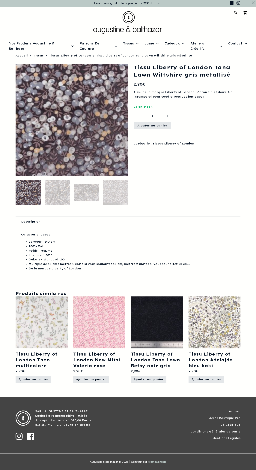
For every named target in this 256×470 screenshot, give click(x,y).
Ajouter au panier (152, 125)
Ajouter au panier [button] (33, 379)
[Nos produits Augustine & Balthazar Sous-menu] (72, 46)
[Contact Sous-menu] (245, 43)
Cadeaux (172, 43)
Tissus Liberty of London (70, 55)
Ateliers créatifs (197, 45)
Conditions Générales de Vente (215, 431)
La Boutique (230, 424)
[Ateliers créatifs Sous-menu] (221, 46)
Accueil (22, 55)
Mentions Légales (226, 438)
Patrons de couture (89, 45)
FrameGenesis (157, 461)
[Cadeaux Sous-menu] (183, 43)
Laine (149, 43)
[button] (123, 68)
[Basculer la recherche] (235, 13)
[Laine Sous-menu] (157, 43)
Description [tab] (31, 221)
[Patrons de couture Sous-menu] (116, 46)
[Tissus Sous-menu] (137, 43)
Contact (235, 43)
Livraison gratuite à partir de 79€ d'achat (128, 3)
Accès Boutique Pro (224, 418)
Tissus (128, 43)
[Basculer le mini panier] (245, 13)
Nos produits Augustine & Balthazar (31, 45)
